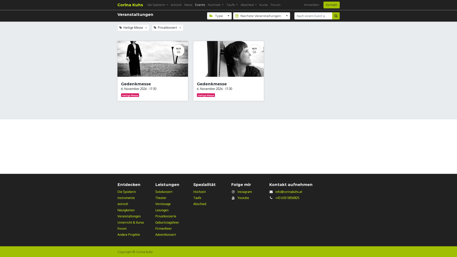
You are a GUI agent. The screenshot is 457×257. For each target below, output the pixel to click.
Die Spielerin (126, 192)
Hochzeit (199, 192)
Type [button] (219, 16)
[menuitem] (176, 5)
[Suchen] (336, 15)
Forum (122, 228)
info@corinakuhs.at (288, 192)
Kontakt (331, 5)
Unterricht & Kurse (130, 222)
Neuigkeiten (126, 210)
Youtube (243, 198)
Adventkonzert (165, 234)
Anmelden (311, 5)
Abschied (199, 204)
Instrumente (126, 198)
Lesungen (162, 210)
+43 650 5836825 (287, 198)
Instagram (244, 192)
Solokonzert (163, 192)
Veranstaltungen (129, 216)
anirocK (122, 204)
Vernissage (163, 204)
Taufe (197, 198)
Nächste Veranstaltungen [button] (261, 16)
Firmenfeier (163, 228)
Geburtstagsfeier (167, 222)
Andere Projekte (128, 234)
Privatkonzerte (165, 216)
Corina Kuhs (130, 4)
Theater (160, 198)
